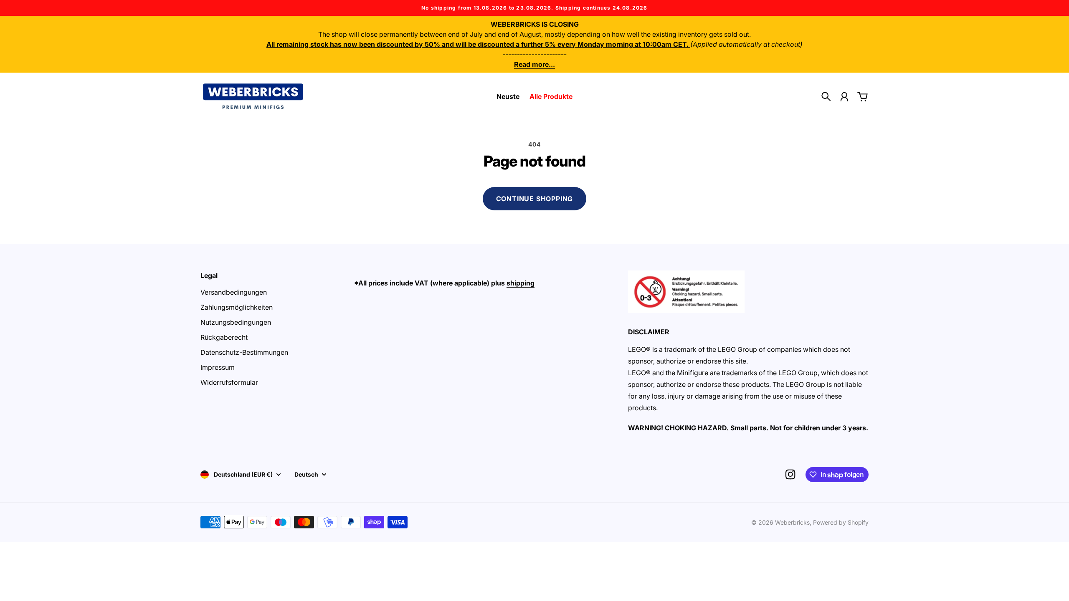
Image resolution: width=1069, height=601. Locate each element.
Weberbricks (792, 522)
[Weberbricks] (253, 96)
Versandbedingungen (233, 292)
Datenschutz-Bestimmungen (244, 352)
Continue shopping (534, 198)
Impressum (217, 367)
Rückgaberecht (224, 337)
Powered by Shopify (841, 522)
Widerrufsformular (229, 382)
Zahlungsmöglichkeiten (236, 307)
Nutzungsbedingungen (235, 322)
